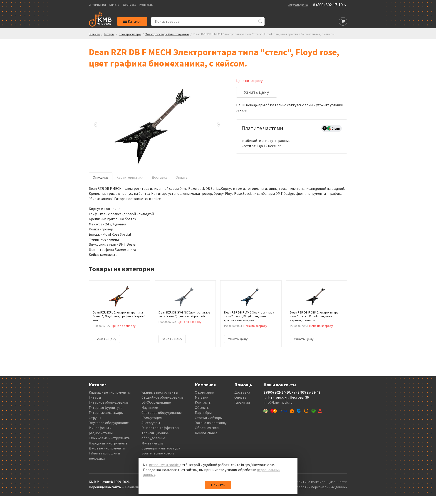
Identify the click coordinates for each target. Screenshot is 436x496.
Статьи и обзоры (209, 417)
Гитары (95, 397)
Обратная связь (207, 427)
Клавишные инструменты (110, 392)
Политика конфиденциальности (320, 481)
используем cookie (164, 464)
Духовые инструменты (107, 448)
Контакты (146, 5)
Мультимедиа (152, 443)
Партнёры (203, 412)
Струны (95, 417)
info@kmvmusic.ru (277, 402)
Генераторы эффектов (160, 427)
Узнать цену (256, 92)
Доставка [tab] (159, 177)
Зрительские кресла (157, 453)
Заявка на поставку (210, 422)
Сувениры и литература (160, 448)
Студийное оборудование (162, 397)
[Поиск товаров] (260, 21)
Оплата (114, 5)
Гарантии (242, 402)
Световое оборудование (161, 412)
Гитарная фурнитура (105, 407)
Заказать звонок (298, 5)
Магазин (201, 397)
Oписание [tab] (101, 177)
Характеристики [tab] (130, 177)
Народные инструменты (108, 443)
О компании (97, 5)
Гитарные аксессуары (106, 412)
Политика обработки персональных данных (311, 487)
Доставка (129, 5)
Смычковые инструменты (109, 438)
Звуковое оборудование (109, 422)
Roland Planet (206, 433)
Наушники (149, 407)
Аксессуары (150, 422)
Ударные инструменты (159, 392)
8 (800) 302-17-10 (328, 5)
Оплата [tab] (182, 177)
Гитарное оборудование (109, 402)
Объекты (202, 407)
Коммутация (151, 417)
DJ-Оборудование (156, 402)
